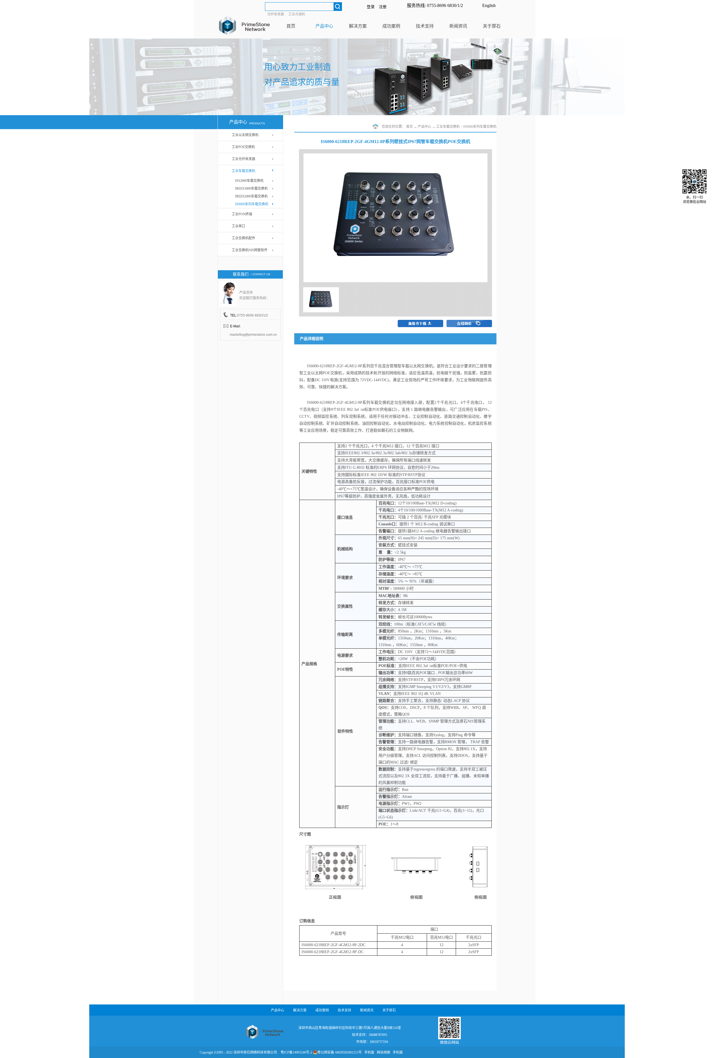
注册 (383, 7)
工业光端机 (296, 14)
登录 (371, 7)
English (489, 5)
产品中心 (424, 127)
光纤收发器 (275, 14)
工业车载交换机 (448, 127)
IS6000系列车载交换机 (479, 127)
